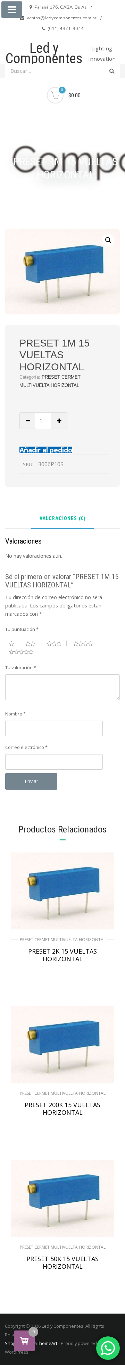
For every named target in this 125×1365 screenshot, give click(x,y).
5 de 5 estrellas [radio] (24, 652)
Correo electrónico (26, 747)
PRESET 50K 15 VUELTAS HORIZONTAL (62, 1262)
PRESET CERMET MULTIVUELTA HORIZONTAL (63, 940)
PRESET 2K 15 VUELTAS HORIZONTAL (62, 955)
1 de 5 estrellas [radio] (14, 643)
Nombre (15, 714)
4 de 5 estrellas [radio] (85, 643)
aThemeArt (45, 1343)
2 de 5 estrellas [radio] (32, 643)
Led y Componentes (44, 53)
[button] (108, 240)
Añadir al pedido (45, 450)
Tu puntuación (22, 629)
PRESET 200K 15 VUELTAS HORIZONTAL (62, 1108)
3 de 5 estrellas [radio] (57, 643)
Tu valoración (20, 667)
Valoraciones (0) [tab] (63, 518)
